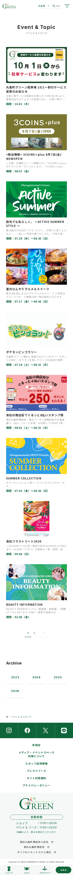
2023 (15, 677)
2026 (15, 691)
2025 (58, 677)
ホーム (7, 717)
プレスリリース (36, 770)
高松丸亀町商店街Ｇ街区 (34, 842)
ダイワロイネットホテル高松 (34, 852)
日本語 (41, 5)
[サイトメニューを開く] (67, 6)
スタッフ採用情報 (36, 763)
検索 (58, 5)
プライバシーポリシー (37, 785)
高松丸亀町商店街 (34, 847)
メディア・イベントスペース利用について (36, 754)
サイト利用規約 (36, 778)
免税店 (36, 745)
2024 (36, 677)
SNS (64, 870)
